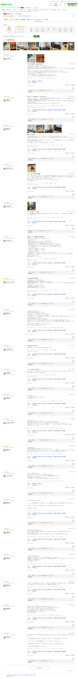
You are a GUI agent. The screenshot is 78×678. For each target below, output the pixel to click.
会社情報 (8, 675)
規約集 (30, 675)
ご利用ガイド (53, 1)
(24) (23, 19)
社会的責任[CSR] (21, 675)
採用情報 (26, 675)
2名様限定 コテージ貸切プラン (37, 483)
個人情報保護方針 (14, 675)
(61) (38, 19)
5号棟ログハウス (34, 264)
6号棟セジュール (34, 222)
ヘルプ (49, 1)
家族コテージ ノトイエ (12, 14)
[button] (6, 46)
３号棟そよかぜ (34, 150)
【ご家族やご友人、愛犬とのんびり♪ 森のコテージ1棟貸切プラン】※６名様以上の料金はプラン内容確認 (48, 109)
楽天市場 (69, 1)
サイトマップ (58, 1)
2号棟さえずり (34, 82)
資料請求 (34, 675)
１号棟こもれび (34, 111)
